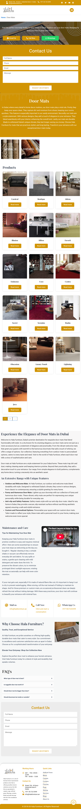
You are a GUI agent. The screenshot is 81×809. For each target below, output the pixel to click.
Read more (15, 205)
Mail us (13, 605)
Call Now (40, 605)
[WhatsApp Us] (59, 605)
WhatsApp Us (68, 605)
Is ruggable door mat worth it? (14, 685)
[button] (72, 10)
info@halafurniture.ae (18, 609)
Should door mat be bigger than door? (16, 691)
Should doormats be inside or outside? (17, 697)
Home (3, 17)
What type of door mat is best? (14, 678)
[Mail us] (6, 605)
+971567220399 (69, 609)
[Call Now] (32, 605)
